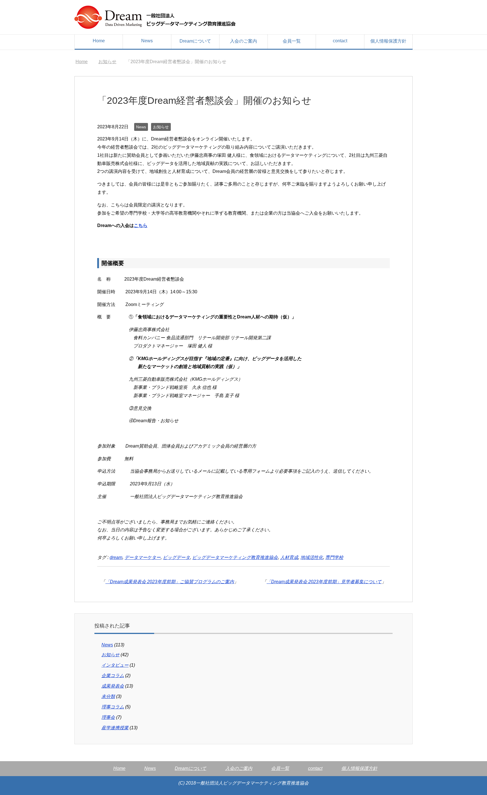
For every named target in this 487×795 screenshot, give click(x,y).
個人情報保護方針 (388, 41)
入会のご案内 (243, 41)
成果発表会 (112, 686)
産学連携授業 (115, 727)
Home (99, 40)
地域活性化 (311, 557)
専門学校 (334, 557)
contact (340, 40)
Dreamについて (195, 41)
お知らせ (161, 127)
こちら (140, 225)
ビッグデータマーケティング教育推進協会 (235, 557)
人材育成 (289, 557)
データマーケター (143, 557)
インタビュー (115, 665)
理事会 (108, 717)
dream (116, 557)
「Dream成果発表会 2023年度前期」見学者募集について (324, 581)
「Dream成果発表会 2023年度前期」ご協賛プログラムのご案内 (169, 581)
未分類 (108, 696)
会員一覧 (292, 41)
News (147, 40)
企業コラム (112, 675)
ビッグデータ (176, 557)
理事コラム (112, 706)
